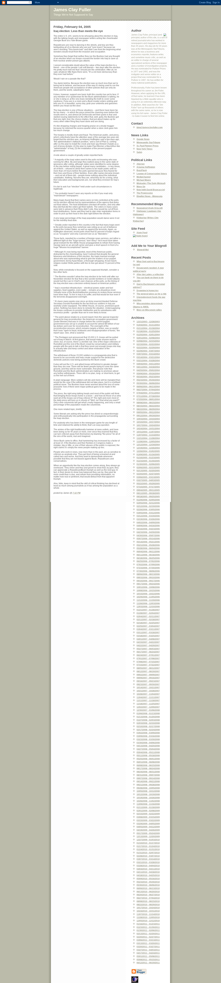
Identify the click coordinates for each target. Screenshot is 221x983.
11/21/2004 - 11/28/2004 (148, 438)
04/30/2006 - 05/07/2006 (148, 535)
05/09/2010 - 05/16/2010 (148, 878)
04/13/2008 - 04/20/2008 (148, 746)
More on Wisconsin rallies (149, 310)
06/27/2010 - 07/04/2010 (148, 898)
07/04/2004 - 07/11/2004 (148, 393)
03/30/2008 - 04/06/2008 (148, 743)
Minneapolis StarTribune (148, 142)
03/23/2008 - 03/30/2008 (148, 739)
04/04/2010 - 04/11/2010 (148, 869)
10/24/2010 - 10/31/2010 (148, 911)
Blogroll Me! (143, 250)
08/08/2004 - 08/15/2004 (148, 402)
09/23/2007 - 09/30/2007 (148, 684)
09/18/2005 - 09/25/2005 (148, 496)
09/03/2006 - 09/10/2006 (148, 577)
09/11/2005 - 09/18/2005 (148, 493)
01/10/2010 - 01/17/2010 (148, 843)
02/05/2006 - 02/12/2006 (148, 503)
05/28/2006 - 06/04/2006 (148, 548)
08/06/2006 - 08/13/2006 (148, 574)
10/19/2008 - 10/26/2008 (148, 798)
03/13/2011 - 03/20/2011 (148, 943)
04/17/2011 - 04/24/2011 (148, 953)
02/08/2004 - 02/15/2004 (148, 341)
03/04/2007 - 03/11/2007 (148, 629)
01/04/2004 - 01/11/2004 (148, 325)
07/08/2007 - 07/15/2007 (148, 662)
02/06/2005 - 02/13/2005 (148, 467)
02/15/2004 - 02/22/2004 (148, 344)
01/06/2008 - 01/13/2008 (148, 713)
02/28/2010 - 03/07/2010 (148, 856)
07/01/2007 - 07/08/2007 (148, 658)
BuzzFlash (142, 170)
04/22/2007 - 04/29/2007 (148, 645)
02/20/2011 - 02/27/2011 (148, 937)
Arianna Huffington (146, 167)
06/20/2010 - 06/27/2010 (148, 895)
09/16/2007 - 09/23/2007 (148, 681)
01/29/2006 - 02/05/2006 (148, 500)
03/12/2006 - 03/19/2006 (148, 516)
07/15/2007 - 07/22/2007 (148, 665)
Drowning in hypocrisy (147, 290)
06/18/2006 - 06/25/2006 (148, 558)
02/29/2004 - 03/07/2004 (148, 351)
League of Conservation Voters (152, 173)
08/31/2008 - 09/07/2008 (148, 775)
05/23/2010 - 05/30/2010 (148, 882)
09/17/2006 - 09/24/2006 (148, 584)
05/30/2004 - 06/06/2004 (148, 383)
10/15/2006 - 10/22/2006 (148, 594)
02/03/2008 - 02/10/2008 (148, 723)
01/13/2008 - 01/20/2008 (148, 717)
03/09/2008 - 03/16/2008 (148, 736)
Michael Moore (144, 180)
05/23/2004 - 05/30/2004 (148, 380)
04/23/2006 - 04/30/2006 (148, 532)
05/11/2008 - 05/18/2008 (148, 755)
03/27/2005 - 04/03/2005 (148, 480)
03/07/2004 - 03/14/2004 (148, 354)
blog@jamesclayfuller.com (150, 127)
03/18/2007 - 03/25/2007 (148, 636)
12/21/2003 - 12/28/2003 (148, 322)
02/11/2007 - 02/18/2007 (148, 619)
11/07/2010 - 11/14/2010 (148, 914)
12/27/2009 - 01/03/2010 (148, 840)
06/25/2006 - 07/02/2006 (148, 561)
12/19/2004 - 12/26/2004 (148, 448)
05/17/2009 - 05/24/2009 (148, 833)
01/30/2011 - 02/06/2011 (148, 930)
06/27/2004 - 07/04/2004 (148, 389)
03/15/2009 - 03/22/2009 (148, 820)
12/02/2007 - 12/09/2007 (148, 707)
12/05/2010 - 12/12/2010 (148, 921)
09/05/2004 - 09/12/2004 (148, 412)
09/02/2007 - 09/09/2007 (148, 675)
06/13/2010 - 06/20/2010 (148, 891)
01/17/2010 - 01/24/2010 (148, 846)
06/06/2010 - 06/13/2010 (148, 888)
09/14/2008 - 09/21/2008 (148, 781)
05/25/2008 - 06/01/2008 (148, 759)
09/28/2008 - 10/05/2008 (148, 788)
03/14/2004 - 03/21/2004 (148, 357)
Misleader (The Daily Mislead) (151, 183)
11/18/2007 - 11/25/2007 (148, 704)
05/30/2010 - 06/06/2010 (148, 885)
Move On (141, 186)
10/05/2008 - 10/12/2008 (148, 791)
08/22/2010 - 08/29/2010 (148, 904)
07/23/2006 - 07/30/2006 (148, 568)
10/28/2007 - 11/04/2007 (148, 694)
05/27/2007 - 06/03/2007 (148, 649)
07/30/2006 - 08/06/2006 (148, 571)
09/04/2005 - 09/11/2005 (148, 490)
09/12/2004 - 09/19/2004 (148, 415)
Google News (143, 139)
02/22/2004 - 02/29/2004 (148, 347)
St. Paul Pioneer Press (147, 146)
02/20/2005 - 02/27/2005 (148, 474)
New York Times (144, 149)
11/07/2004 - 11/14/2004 (148, 435)
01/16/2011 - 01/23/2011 (148, 924)
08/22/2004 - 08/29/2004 (148, 409)
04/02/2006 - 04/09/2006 (148, 522)
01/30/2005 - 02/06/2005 (148, 464)
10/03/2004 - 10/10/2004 (148, 419)
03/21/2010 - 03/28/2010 (148, 862)
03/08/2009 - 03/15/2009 (148, 817)
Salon (139, 152)
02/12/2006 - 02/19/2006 (148, 506)
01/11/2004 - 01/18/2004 (148, 328)
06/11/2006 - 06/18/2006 (148, 555)
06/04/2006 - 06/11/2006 (148, 551)
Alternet (141, 164)
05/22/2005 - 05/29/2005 (148, 483)
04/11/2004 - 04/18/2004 (148, 367)
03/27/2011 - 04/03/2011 (148, 950)
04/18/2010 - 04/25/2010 (148, 875)
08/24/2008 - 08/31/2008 (148, 772)
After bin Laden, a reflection (150, 274)
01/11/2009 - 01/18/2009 (148, 807)
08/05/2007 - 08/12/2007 (148, 668)
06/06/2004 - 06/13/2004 (148, 386)
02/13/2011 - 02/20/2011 (148, 933)
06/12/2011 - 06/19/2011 (148, 963)
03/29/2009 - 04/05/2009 (148, 823)
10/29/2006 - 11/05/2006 (148, 597)
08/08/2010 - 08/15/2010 (148, 901)
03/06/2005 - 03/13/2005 (148, 477)
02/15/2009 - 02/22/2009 (148, 814)
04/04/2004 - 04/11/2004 (148, 364)
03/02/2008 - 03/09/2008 (148, 733)
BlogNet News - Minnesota (149, 196)
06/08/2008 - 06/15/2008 (148, 765)
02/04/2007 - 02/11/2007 (148, 616)
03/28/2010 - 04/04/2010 (148, 866)
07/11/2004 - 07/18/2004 (148, 396)
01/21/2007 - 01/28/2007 (148, 610)
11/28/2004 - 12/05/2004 (148, 441)
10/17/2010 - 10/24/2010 (148, 908)
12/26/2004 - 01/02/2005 (148, 451)
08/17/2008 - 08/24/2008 (148, 768)
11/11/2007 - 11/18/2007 (148, 700)
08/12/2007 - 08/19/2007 (148, 671)
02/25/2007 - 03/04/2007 (148, 626)
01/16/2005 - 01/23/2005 (148, 457)
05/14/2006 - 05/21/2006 (148, 542)
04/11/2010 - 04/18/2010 (148, 872)
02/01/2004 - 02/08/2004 (148, 338)
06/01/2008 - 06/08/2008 (148, 762)
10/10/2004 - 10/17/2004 (148, 422)
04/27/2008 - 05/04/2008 (148, 749)
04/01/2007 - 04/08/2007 (148, 639)
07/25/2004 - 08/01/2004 (148, 399)
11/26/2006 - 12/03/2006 (148, 603)
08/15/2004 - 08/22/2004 (148, 406)
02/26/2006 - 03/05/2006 (148, 509)
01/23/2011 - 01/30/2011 (148, 927)
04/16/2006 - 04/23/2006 (148, 529)
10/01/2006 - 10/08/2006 (148, 587)
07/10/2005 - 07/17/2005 (148, 487)
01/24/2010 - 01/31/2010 (148, 849)
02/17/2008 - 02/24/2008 (148, 730)
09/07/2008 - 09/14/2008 (148, 778)
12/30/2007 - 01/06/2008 (148, 710)
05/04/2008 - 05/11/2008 (148, 752)
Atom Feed (142, 232)
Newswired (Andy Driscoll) (150, 208)
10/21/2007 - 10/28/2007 (148, 691)
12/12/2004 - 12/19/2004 (148, 445)
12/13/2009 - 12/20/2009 (148, 836)
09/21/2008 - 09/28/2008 (148, 785)
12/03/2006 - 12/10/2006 (148, 606)
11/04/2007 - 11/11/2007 (148, 697)
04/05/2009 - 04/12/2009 (148, 827)
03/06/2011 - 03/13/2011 (148, 940)
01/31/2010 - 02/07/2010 (148, 853)
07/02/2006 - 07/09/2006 (148, 564)
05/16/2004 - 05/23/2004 (148, 377)
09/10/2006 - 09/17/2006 (148, 581)
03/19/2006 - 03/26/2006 (148, 519)
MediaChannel (144, 177)
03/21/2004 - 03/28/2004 (148, 360)
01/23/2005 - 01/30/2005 (148, 461)
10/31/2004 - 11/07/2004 (148, 432)
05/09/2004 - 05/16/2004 (148, 373)
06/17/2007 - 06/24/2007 (148, 652)
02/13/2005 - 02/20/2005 (148, 470)
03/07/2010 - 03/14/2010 (148, 859)
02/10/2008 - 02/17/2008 (148, 726)
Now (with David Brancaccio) (151, 190)
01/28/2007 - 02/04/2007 (148, 613)
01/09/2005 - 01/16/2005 (148, 454)
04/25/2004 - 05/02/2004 (148, 370)
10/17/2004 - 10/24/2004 (148, 425)
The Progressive (145, 193)
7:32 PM (76, 493)
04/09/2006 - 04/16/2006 (148, 525)
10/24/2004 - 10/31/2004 (148, 428)
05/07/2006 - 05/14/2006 (148, 538)
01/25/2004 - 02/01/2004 (148, 334)
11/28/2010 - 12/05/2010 (148, 917)
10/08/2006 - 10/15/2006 (148, 590)
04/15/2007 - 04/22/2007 (148, 642)
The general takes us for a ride (151, 294)
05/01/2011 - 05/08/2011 (148, 956)
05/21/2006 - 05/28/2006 (148, 545)
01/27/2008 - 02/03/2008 (148, 720)
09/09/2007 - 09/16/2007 (148, 678)
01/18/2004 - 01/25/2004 (148, 331)
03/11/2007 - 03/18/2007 (148, 632)
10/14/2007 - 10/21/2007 (148, 687)
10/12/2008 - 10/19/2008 (148, 794)
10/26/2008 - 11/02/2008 (148, 801)
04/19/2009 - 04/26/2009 (148, 830)
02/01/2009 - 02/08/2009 (148, 811)
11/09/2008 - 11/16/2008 (148, 804)
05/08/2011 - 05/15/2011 (148, 959)
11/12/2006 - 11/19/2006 (148, 600)
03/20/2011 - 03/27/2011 (148, 946)
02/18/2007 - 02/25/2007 (148, 623)
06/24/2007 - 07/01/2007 (148, 655)
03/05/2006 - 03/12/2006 (148, 513)
